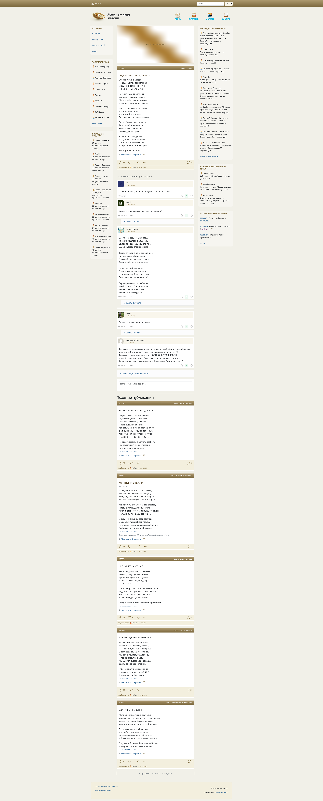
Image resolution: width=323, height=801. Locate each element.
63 (124, 690)
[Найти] (227, 4)
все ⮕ (202, 243)
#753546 (122, 630)
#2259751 (204, 235)
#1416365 (204, 221)
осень (95, 51)
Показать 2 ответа (132, 302)
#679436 (122, 68)
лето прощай (98, 45)
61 (124, 546)
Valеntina (206, 229)
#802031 (122, 403)
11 (133, 546)
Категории (193, 14)
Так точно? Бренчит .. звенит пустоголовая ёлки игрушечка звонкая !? (213, 123)
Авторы (210, 14)
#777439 (122, 559)
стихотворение (186, 559)
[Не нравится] (191, 196)
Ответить (122, 196)
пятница (96, 33)
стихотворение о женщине (182, 703)
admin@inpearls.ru (221, 793)
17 (124, 162)
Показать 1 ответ (131, 221)
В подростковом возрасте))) (212, 71)
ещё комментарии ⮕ (209, 156)
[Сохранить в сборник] (129, 162)
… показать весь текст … (128, 451)
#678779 (122, 476)
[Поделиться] (138, 162)
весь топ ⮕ (97, 123)
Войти (98, 3)
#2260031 (204, 218)
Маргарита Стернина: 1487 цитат (155, 773)
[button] (155, 373)
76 (124, 761)
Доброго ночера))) (208, 63)
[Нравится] (120, 162)
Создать (226, 14)
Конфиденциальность (103, 790)
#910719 (122, 703)
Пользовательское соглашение (106, 786)
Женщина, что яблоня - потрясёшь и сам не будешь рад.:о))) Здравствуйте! (215, 148)
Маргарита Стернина (131, 154)
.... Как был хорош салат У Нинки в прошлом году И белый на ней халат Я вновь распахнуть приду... (215, 110)
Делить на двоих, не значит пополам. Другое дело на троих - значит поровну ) (214, 200)
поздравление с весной (184, 476)
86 (124, 617)
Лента (177, 14)
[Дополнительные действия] (144, 162)
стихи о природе (186, 403)
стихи (183, 68)
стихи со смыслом (185, 630)
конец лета (97, 39)
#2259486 (204, 226)
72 (124, 463)
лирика (189, 68)
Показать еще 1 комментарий (134, 373)
